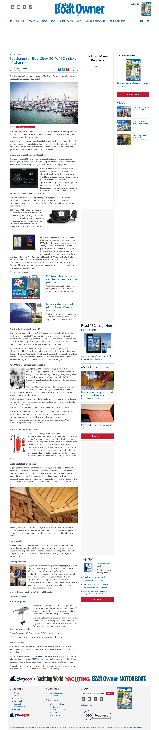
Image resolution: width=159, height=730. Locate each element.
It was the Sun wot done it (93, 581)
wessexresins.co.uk (18, 596)
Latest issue (126, 55)
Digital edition (133, 8)
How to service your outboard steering (140, 108)
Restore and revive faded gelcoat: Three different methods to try (59, 307)
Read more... (97, 436)
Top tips (87, 559)
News (19, 54)
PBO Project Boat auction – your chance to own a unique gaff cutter (61, 279)
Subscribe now (87, 705)
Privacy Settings (136, 727)
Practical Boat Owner (18, 68)
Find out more (133, 94)
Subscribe (135, 4)
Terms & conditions (113, 727)
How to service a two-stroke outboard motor (139, 137)
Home (12, 54)
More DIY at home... (96, 367)
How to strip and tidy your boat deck (140, 122)
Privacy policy (125, 727)
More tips (97, 599)
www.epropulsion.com (52, 637)
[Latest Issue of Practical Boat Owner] (146, 9)
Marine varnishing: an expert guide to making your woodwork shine (97, 395)
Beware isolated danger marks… (96, 584)
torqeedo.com (53, 633)
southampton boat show (26, 127)
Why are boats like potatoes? (95, 588)
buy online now (37, 656)
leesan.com (15, 556)
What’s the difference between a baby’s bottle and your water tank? (97, 592)
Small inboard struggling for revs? (97, 577)
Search (109, 693)
